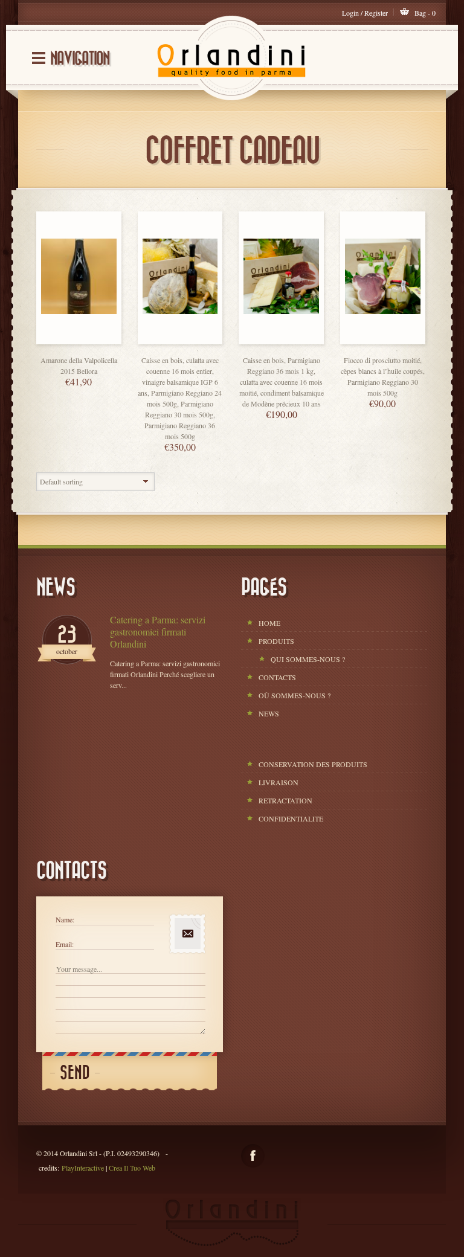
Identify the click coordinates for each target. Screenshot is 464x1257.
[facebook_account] (253, 1156)
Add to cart (66, 341)
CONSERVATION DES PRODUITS (313, 764)
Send (75, 1073)
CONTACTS (277, 677)
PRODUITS (276, 641)
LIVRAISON (278, 782)
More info (90, 341)
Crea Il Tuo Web (132, 1167)
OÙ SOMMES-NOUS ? (294, 695)
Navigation (79, 59)
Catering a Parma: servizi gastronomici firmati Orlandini (157, 632)
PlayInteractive (83, 1167)
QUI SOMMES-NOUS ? (308, 659)
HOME (269, 623)
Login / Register (365, 13)
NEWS (269, 713)
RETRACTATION (285, 800)
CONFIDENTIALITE (291, 818)
